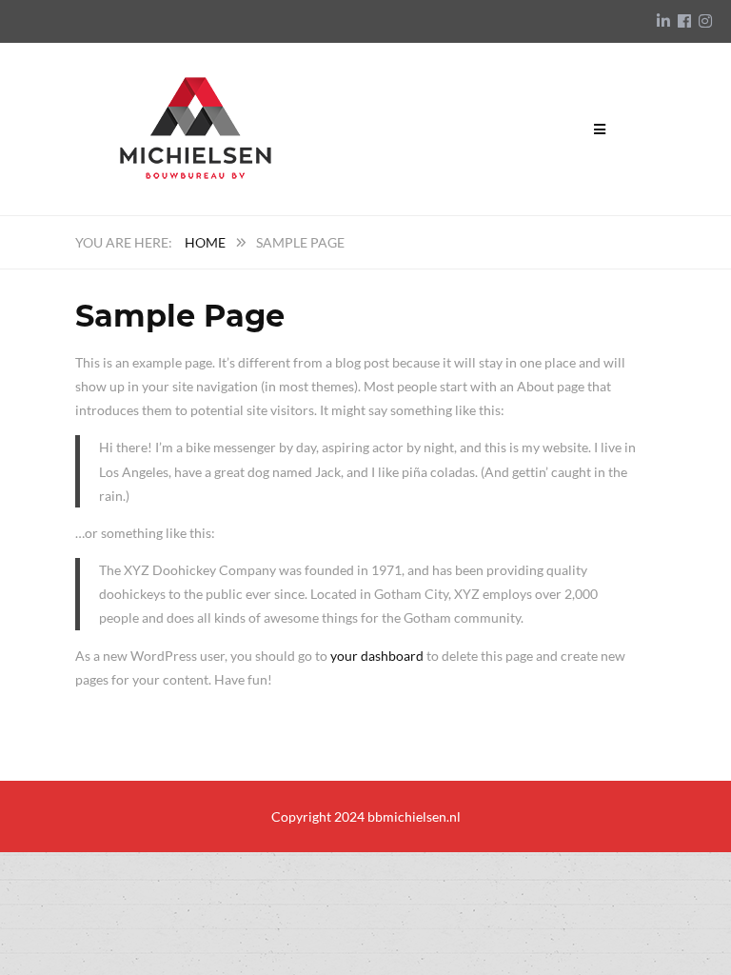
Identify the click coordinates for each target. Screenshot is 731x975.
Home (205, 242)
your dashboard (377, 655)
